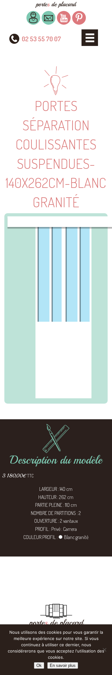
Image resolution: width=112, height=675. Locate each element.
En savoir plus (63, 665)
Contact (48, 18)
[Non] (104, 650)
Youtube (64, 18)
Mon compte (33, 18)
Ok (39, 665)
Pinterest (79, 18)
